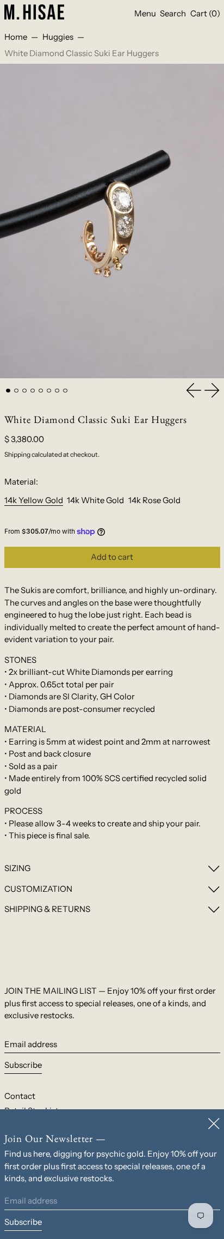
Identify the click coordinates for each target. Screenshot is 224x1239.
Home (15, 37)
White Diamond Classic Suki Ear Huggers (81, 53)
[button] (173, 13)
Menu (145, 13)
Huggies (57, 37)
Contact (19, 1096)
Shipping (17, 454)
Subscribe (23, 1065)
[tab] (8, 391)
